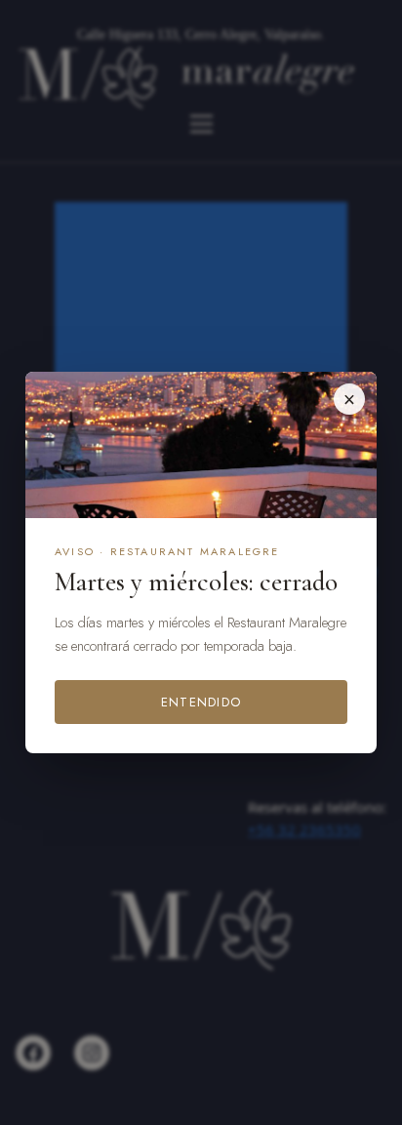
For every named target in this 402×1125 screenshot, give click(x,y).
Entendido (201, 702)
